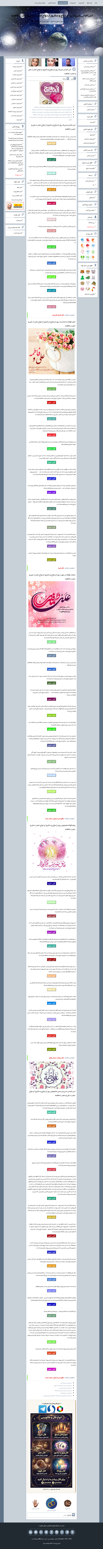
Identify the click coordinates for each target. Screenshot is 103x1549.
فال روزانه (72, 2)
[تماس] (51, 1532)
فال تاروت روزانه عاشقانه (15, 111)
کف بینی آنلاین (91, 155)
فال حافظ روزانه (17, 191)
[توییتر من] (46, 1532)
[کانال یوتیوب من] (36, 1532)
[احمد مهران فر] (68, 62)
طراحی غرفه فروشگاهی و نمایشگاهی (15, 169)
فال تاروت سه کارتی (16, 82)
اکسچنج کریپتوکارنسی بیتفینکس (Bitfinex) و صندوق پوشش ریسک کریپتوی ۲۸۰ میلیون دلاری (16, 147)
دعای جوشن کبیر (90, 180)
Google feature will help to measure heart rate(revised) (15, 139)
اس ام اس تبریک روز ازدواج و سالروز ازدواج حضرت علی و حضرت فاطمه (52, 15)
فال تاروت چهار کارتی (16, 86)
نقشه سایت (46, 1543)
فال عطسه (19, 220)
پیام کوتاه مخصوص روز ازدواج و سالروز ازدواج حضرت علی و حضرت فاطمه (52, 114)
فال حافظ (89, 2)
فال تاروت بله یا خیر (16, 115)
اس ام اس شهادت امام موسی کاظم (89, 79)
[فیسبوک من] (62, 1532)
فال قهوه (92, 134)
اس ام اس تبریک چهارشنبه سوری (63, 1385)
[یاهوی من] (72, 1532)
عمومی (65, 1515)
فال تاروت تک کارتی (16, 78)
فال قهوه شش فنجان (89, 143)
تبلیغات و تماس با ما (40, 2)
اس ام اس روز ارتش (89, 66)
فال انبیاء (92, 122)
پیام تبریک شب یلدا (16, 199)
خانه (96, 2)
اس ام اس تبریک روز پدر (65, 1388)
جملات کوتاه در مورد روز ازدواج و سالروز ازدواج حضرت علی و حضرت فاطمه (52, 112)
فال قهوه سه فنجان (89, 138)
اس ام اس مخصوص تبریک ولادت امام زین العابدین (88, 95)
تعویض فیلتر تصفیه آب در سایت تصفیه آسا (15, 133)
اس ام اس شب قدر (89, 84)
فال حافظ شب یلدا (17, 195)
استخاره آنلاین (52, 2)
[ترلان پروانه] (51, 62)
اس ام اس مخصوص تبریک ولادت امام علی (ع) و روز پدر (57, 1395)
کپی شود (51, 143)
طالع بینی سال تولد (89, 294)
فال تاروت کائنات (17, 74)
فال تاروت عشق (17, 107)
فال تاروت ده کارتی (16, 103)
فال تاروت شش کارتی (16, 95)
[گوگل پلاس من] (41, 1532)
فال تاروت (81, 2)
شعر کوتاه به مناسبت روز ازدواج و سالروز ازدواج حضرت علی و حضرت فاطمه (52, 109)
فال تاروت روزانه (17, 66)
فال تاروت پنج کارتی (16, 91)
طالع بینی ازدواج (90, 168)
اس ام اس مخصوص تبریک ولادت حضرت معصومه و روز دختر (88, 72)
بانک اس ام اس (63, 2)
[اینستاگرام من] (57, 1532)
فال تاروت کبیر (18, 70)
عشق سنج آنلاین (90, 210)
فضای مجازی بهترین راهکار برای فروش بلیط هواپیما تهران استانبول (15, 162)
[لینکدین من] (31, 1532)
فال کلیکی (92, 197)
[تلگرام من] (67, 1532)
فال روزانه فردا (18, 232)
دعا (94, 184)
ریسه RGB (92, 222)
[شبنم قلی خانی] (35, 62)
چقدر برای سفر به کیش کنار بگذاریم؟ (16, 155)
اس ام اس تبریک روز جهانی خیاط (63, 1390)
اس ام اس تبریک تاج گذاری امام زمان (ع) (88, 89)
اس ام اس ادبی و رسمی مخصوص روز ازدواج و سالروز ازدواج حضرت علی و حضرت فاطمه (50, 118)
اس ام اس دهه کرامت (66, 1383)
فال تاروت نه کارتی (17, 99)
